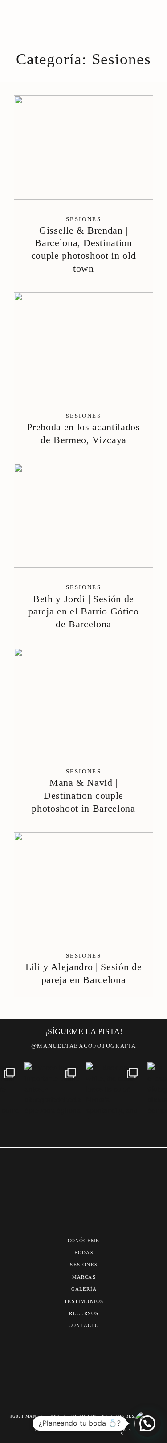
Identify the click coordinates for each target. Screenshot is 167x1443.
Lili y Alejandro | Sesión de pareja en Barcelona (83, 914)
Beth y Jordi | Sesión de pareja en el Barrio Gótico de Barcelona (83, 552)
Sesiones (84, 219)
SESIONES (84, 1264)
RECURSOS (83, 1313)
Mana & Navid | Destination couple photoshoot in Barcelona (83, 736)
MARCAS (84, 1277)
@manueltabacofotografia (83, 1046)
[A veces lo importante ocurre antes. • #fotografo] (52, 1090)
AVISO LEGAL (51, 1429)
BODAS (84, 1252)
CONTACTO (84, 1325)
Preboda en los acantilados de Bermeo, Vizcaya (83, 374)
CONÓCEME (84, 1240)
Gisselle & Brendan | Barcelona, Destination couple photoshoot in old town (83, 190)
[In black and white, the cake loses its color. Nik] (114, 1090)
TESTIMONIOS (83, 1301)
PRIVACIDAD (89, 1429)
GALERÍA (84, 1289)
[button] (147, 1423)
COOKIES (122, 1431)
